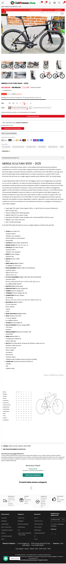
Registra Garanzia (23, 524)
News (2, 539)
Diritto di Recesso (6, 527)
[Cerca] (59, 3)
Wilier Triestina (38, 524)
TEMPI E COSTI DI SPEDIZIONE (9, 133)
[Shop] (54, 3)
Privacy (3, 533)
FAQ (19, 530)
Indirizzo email (56, 519)
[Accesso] (50, 3)
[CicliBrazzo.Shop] (23, 2)
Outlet (61, 147)
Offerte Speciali (52, 147)
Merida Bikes (42, 147)
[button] (2, 35)
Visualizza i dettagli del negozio (12, 128)
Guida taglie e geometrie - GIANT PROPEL (24, 534)
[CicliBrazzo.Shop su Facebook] (52, 534)
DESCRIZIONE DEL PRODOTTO (10, 158)
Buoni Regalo (21, 527)
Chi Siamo (4, 518)
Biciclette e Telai (31, 147)
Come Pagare (5, 524)
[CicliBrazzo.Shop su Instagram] (55, 534)
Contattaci (21, 518)
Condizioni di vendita (7, 530)
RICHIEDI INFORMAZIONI (33, 116)
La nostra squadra (6, 536)
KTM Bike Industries (39, 533)
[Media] (62, 14)
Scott (36, 518)
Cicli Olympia (37, 527)
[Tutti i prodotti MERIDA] (6, 151)
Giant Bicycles (38, 521)
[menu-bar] (3, 2)
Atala (35, 539)
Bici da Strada (6, 147)
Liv (35, 536)
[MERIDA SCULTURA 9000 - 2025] (33, 35)
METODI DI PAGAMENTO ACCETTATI (14, 449)
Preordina (20, 521)
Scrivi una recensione (33, 475)
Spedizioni (4, 521)
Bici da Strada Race (18, 147)
